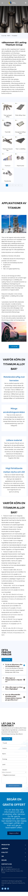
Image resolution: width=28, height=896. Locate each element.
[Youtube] (2, 888)
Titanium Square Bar (8, 149)
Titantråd (7, 132)
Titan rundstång (20, 149)
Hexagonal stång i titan (20, 132)
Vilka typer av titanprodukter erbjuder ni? (12, 679)
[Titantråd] (7, 123)
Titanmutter (20, 165)
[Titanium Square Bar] (7, 140)
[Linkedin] (5, 888)
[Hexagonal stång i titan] (20, 123)
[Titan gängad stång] (7, 106)
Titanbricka (7, 181)
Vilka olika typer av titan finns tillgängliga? (13, 688)
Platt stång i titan (20, 115)
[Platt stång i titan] (20, 106)
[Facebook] (8, 888)
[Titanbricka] (7, 172)
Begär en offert (14, 833)
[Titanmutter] (20, 157)
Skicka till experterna (14, 785)
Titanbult (7, 165)
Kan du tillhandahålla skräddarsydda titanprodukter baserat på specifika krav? (12, 697)
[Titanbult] (7, 157)
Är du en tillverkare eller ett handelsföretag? (13, 665)
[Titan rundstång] (20, 140)
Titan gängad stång (8, 116)
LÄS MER (13, 346)
